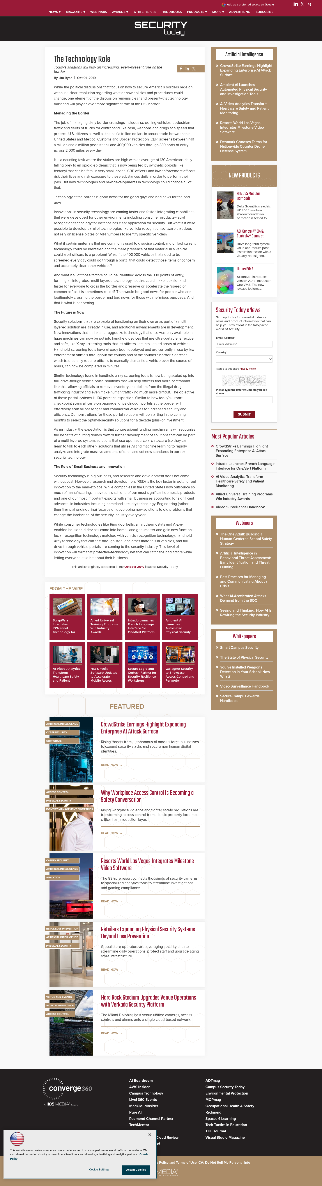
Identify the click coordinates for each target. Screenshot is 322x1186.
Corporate (54, 740)
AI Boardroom (141, 1080)
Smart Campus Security (239, 647)
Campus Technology (146, 1093)
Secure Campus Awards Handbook (240, 698)
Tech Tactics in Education (226, 1125)
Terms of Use (186, 1162)
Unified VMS (245, 269)
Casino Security (57, 860)
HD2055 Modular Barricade (248, 196)
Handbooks (171, 12)
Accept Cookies (136, 1170)
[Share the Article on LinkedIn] (186, 69)
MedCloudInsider (143, 1106)
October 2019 (134, 567)
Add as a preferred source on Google (250, 4)
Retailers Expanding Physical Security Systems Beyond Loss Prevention (148, 933)
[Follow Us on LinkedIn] (296, 5)
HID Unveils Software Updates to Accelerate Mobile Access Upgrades (103, 676)
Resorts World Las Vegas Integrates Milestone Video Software (147, 865)
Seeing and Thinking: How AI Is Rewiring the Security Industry (245, 612)
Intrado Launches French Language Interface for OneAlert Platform (141, 626)
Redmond (213, 1112)
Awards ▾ (120, 12)
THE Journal (215, 1131)
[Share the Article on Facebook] (179, 69)
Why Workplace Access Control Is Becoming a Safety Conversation (147, 796)
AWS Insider (139, 1087)
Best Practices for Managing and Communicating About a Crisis (243, 581)
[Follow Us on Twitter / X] (302, 5)
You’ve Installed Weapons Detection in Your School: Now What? (245, 672)
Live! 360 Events (143, 1099)
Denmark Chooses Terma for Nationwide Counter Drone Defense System (243, 146)
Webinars (98, 12)
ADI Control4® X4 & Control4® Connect (250, 234)
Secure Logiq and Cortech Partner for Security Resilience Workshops (142, 674)
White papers (144, 12)
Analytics (53, 877)
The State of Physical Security (244, 657)
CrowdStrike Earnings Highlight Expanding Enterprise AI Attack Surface (143, 728)
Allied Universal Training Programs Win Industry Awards (104, 626)
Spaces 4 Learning (220, 1118)
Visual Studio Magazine (225, 1137)
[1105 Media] (61, 1104)
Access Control (57, 792)
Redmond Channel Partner (151, 1118)
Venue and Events (59, 996)
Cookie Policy (157, 1162)
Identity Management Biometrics (69, 809)
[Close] (150, 1134)
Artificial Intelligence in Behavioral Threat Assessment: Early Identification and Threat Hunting (245, 560)
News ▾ (55, 12)
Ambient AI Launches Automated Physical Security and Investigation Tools (179, 630)
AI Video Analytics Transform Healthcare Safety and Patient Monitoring (66, 676)
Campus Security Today (225, 1087)
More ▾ (218, 12)
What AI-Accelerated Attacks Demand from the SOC (243, 598)
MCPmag (213, 1099)
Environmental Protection (226, 1093)
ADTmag (212, 1080)
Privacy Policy (248, 368)
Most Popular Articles (232, 437)
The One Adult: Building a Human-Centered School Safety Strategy (246, 539)
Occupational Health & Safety (229, 1106)
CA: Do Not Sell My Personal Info (224, 1162)
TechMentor (139, 1125)
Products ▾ (197, 12)
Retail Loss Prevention (62, 928)
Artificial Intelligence (62, 723)
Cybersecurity (56, 732)
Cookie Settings (99, 1169)
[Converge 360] (67, 1089)
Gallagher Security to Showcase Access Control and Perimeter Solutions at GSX (180, 676)
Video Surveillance (60, 1005)
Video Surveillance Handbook (240, 507)
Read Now (109, 765)
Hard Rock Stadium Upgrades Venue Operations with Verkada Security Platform (148, 1001)
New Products (244, 176)
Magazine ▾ (75, 12)
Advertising (239, 12)
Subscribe (264, 12)
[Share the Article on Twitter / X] (193, 69)
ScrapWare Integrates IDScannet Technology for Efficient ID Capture (64, 630)
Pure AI (135, 1112)
